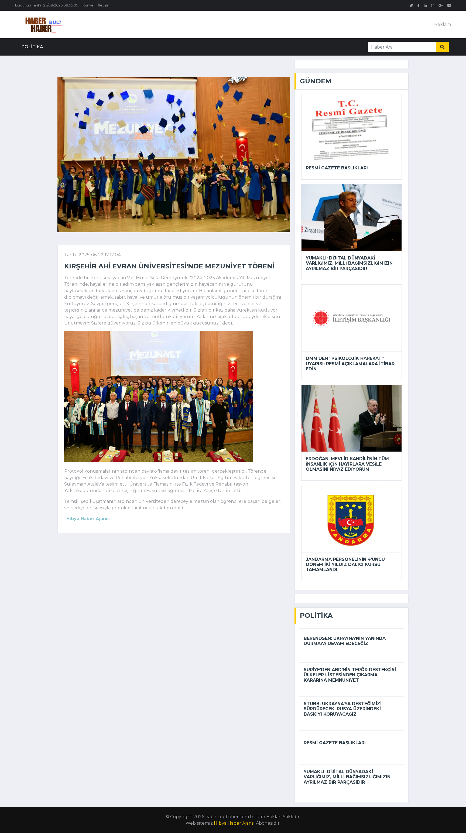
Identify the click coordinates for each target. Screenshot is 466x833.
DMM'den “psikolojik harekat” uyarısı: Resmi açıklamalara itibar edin (350, 363)
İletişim (104, 5)
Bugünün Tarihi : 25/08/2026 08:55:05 (46, 5)
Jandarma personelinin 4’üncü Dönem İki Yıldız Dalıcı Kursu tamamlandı (345, 564)
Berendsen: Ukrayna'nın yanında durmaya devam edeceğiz (345, 641)
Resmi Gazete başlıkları (337, 167)
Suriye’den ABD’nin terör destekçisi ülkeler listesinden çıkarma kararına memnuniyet (350, 674)
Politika (32, 46)
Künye (88, 5)
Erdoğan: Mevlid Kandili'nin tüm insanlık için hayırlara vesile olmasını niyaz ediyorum (347, 464)
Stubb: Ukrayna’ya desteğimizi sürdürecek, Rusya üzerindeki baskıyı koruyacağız (343, 708)
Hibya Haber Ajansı (234, 823)
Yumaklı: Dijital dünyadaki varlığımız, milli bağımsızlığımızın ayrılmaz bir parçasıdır (349, 263)
